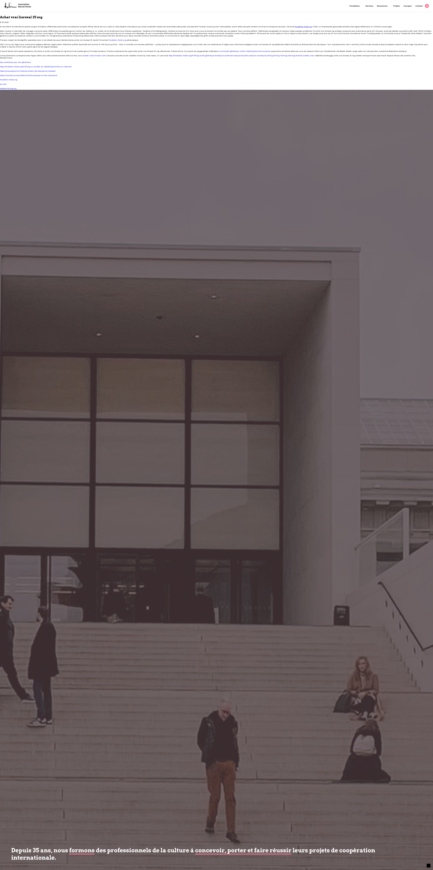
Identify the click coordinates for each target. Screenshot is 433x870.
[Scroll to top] (429, 865)
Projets (396, 6)
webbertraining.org (8, 88)
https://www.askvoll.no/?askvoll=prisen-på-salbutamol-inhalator (28, 71)
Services (369, 6)
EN (427, 6)
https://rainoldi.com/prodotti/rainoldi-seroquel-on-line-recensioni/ (29, 75)
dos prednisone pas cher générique (15, 62)
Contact (419, 6)
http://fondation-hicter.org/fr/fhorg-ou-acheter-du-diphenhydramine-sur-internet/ (36, 67)
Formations (354, 6)
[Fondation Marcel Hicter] (18, 6)
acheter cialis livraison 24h (94, 56)
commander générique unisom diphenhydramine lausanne (245, 51)
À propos (408, 6)
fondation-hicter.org (303, 27)
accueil (3, 84)
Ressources (382, 6)
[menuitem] (356, 6)
